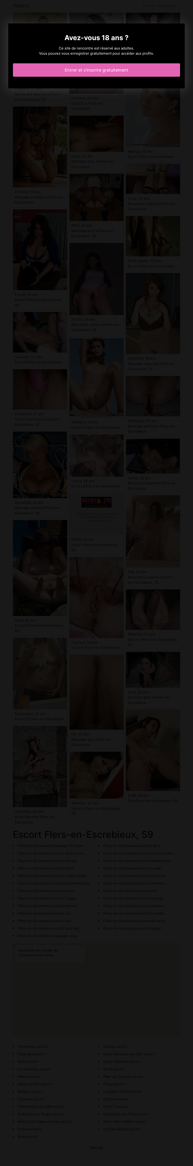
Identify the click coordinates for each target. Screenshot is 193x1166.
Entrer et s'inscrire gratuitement (96, 70)
